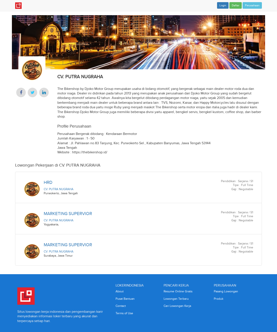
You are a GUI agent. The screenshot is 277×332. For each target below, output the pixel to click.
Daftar (235, 5)
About (120, 291)
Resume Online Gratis (178, 291)
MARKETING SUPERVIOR (68, 213)
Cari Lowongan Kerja (177, 306)
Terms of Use (124, 313)
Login (222, 5)
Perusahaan (252, 5)
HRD (48, 182)
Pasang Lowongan (226, 291)
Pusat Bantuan (125, 298)
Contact (121, 306)
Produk (218, 298)
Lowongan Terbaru (176, 298)
